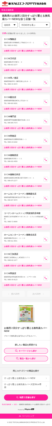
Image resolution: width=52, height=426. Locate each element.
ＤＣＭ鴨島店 (10, 39)
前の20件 (15, 294)
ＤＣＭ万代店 (10, 58)
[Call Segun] (45, 43)
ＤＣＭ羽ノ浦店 (11, 78)
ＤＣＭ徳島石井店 (12, 174)
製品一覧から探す (28, 358)
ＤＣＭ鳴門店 (10, 116)
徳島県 (7, 25)
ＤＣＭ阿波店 (10, 273)
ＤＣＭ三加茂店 (11, 254)
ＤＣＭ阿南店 (10, 136)
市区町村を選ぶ (28, 25)
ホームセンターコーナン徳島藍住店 (20, 194)
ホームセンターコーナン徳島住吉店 (20, 235)
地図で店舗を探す (27, 397)
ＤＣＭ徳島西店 (11, 155)
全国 (15, 404)
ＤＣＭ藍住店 (10, 97)
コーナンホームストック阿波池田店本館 (22, 213)
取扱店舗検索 (6, 404)
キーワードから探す (28, 351)
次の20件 (36, 294)
